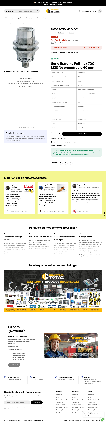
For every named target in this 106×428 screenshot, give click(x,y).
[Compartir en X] (66, 163)
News (92, 420)
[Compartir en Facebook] (61, 163)
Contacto (99, 420)
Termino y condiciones (24, 407)
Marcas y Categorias (75, 420)
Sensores (71, 33)
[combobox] (22, 11)
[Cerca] (99, 150)
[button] (104, 214)
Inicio (5, 23)
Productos (86, 420)
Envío (52, 42)
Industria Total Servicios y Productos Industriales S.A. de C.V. (26, 420)
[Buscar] (37, 11)
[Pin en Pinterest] (71, 163)
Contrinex (12, 23)
